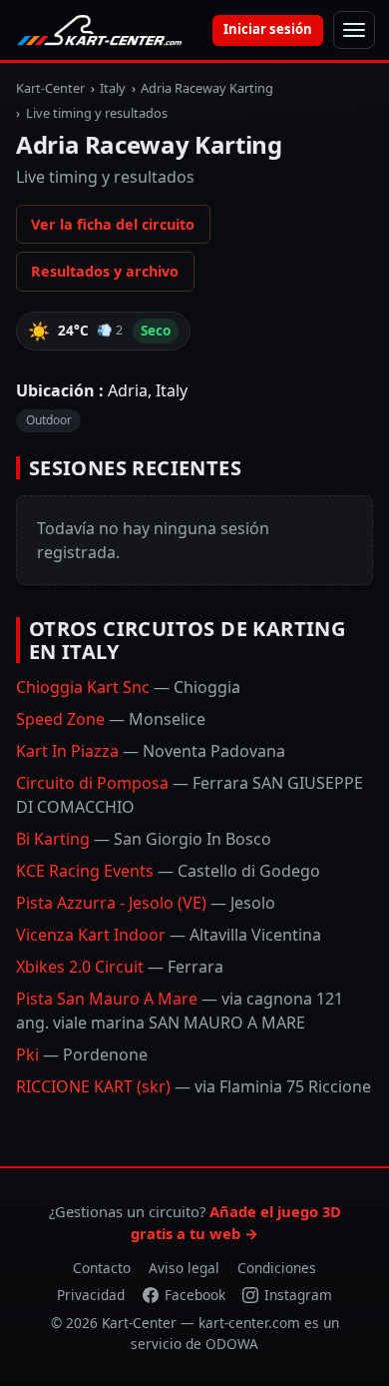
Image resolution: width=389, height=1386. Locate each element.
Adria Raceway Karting (207, 88)
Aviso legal (184, 1267)
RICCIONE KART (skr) (193, 1086)
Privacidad (91, 1294)
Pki (82, 1054)
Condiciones (276, 1267)
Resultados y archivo (105, 271)
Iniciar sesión (267, 29)
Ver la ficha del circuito (112, 224)
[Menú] (354, 30)
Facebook (195, 1294)
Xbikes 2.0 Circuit (119, 967)
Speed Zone (110, 719)
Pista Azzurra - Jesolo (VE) (145, 903)
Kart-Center (50, 88)
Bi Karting (143, 839)
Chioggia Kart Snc (128, 687)
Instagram (298, 1294)
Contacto (102, 1267)
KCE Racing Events (168, 871)
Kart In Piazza (150, 751)
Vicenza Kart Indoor (168, 935)
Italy (113, 88)
